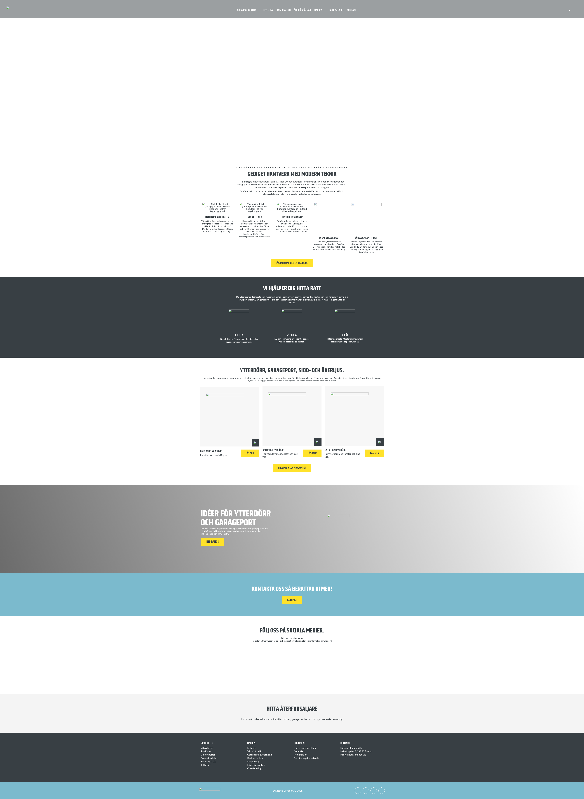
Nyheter (251, 747)
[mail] (381, 790)
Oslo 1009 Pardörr (335, 450)
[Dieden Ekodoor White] (16, 7)
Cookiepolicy (254, 768)
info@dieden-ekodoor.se (353, 754)
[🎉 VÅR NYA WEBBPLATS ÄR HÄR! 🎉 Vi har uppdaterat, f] (315, 664)
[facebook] (358, 790)
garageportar (246, 226)
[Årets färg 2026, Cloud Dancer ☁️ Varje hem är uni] (222, 660)
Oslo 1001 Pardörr (272, 450)
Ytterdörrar (207, 747)
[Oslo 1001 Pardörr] (292, 416)
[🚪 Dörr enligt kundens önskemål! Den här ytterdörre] (361, 656)
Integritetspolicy (256, 764)
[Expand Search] (577, 9)
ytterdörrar (259, 223)
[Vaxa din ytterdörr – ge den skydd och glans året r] (268, 657)
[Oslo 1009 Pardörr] (354, 416)
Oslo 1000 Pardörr (211, 451)
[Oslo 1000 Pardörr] (229, 416)
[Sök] (575, 9)
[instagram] (366, 790)
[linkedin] (373, 790)
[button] (255, 442)
